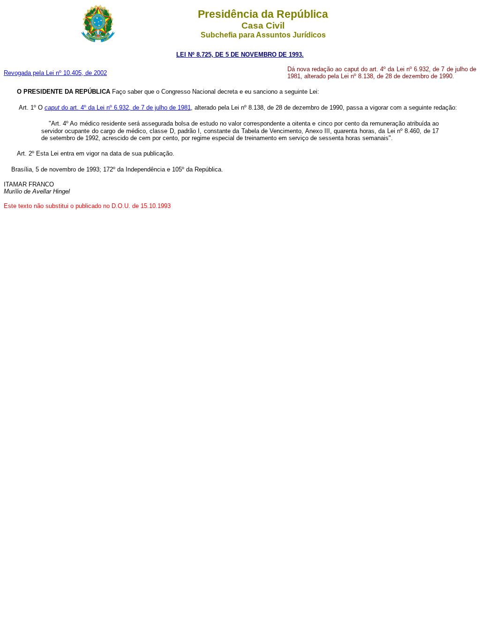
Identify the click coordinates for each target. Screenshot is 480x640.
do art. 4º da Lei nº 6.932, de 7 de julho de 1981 (118, 107)
